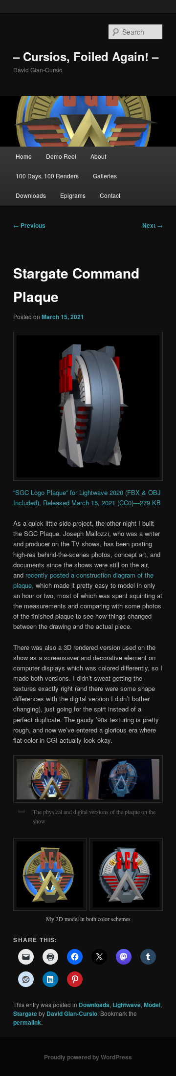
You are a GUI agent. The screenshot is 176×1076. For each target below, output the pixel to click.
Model (152, 1004)
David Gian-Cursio (71, 1013)
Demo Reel (61, 156)
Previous (29, 225)
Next (152, 225)
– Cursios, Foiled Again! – (85, 56)
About (98, 156)
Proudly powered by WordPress (88, 1057)
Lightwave (126, 1004)
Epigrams (73, 195)
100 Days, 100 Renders (47, 176)
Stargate (25, 1013)
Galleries (105, 176)
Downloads (31, 195)
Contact (110, 195)
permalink (27, 1022)
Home (24, 156)
